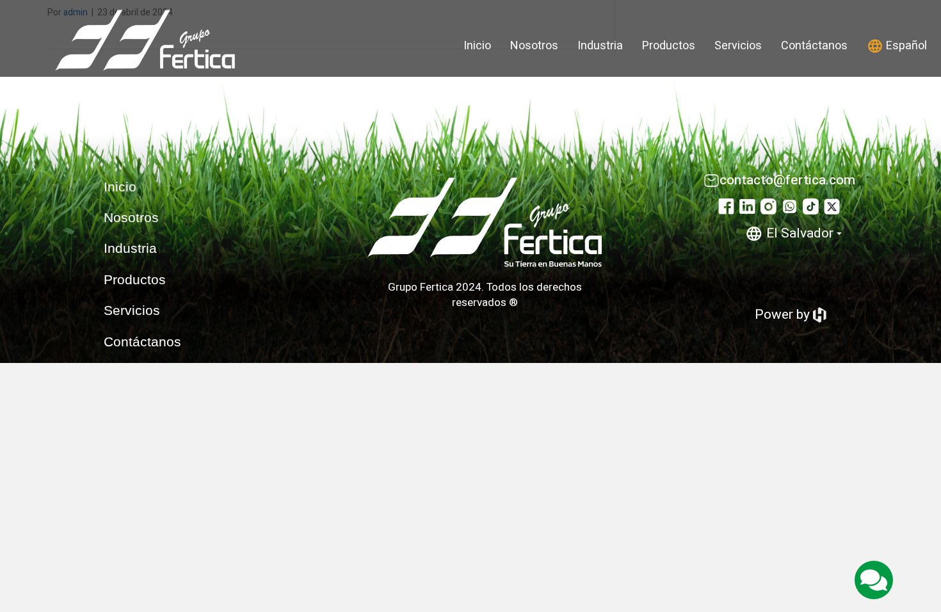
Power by (784, 315)
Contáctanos (814, 45)
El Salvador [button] (800, 233)
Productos (668, 45)
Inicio (477, 45)
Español (905, 45)
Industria (600, 45)
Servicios (738, 45)
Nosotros (534, 45)
